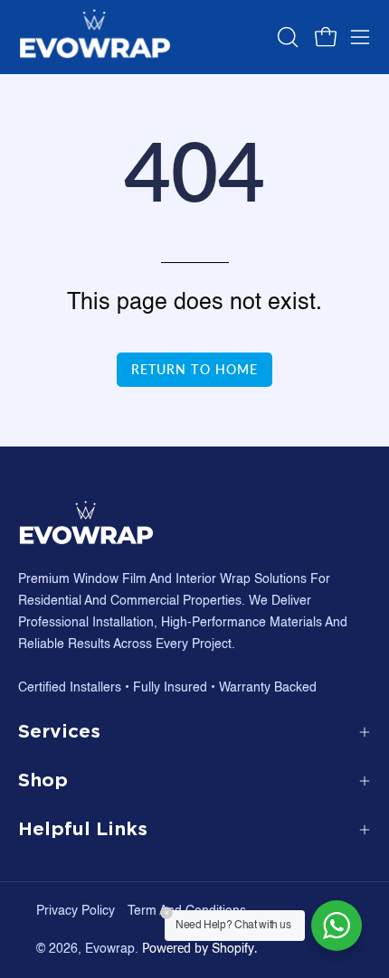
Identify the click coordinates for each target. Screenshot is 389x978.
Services (59, 731)
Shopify (233, 949)
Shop (43, 780)
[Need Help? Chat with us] (336, 925)
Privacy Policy (75, 911)
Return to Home (194, 369)
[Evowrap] (95, 37)
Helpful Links (82, 829)
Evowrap (110, 949)
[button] (286, 37)
